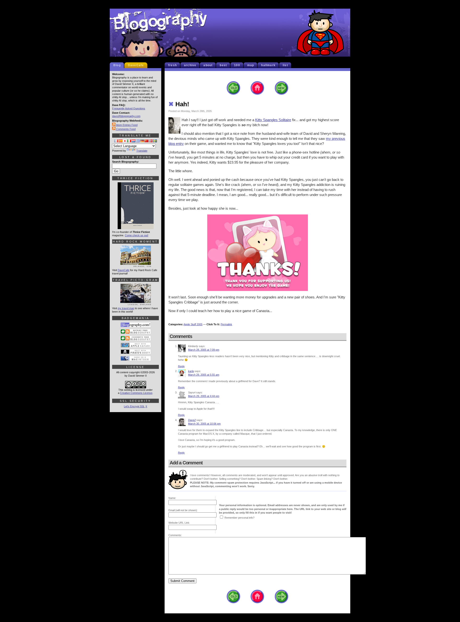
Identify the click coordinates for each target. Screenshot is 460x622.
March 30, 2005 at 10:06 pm (204, 423)
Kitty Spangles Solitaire (273, 120)
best (223, 65)
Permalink (226, 324)
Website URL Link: (179, 522)
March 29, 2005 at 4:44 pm (203, 396)
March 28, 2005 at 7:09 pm (203, 349)
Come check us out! (136, 235)
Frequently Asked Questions (128, 108)
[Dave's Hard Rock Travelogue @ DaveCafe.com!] (135, 265)
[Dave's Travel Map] (135, 303)
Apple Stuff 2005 (193, 324)
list (285, 65)
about (208, 65)
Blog (117, 65)
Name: (172, 498)
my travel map (126, 308)
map (250, 65)
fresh (172, 65)
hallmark (268, 65)
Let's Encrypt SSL (134, 406)
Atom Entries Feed (126, 125)
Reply (181, 366)
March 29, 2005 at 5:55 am (203, 374)
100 (237, 65)
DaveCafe (136, 65)
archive (190, 65)
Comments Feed (125, 129)
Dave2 (192, 420)
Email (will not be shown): (183, 510)
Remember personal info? (239, 517)
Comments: (175, 535)
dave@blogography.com (126, 116)
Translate (141, 150)
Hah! (178, 104)
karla (191, 371)
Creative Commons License (136, 392)
